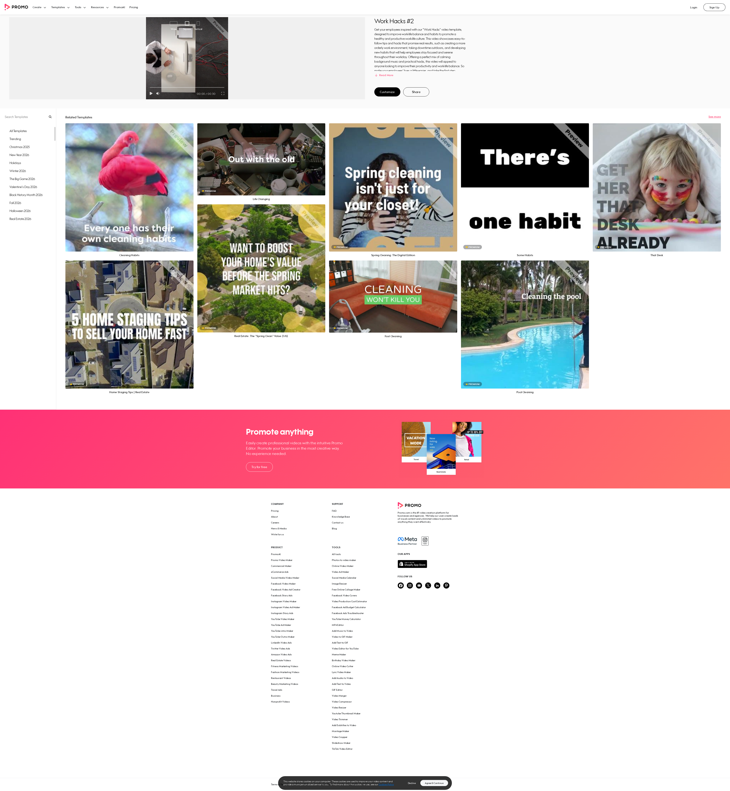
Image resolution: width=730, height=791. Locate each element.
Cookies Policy (386, 784)
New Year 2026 (19, 155)
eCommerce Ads (280, 571)
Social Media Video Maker (285, 577)
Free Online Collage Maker (346, 589)
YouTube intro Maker (282, 630)
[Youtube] (419, 585)
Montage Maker (340, 731)
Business (275, 695)
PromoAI (119, 7)
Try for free (259, 467)
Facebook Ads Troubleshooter (348, 613)
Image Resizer (339, 583)
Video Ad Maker (340, 571)
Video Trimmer (340, 719)
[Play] (151, 93)
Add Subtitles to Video (344, 725)
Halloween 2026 (20, 211)
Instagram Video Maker (284, 601)
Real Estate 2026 (20, 219)
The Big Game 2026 (22, 179)
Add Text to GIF (340, 642)
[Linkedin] (437, 585)
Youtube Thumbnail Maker (346, 713)
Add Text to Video (341, 684)
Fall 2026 (15, 203)
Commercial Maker (281, 566)
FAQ (334, 510)
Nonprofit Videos (280, 701)
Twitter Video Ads (280, 648)
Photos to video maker (344, 560)
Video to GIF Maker (342, 636)
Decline (412, 783)
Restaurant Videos (281, 678)
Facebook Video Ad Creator (286, 589)
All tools (336, 554)
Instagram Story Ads (282, 613)
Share (416, 92)
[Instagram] (424, 541)
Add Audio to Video (342, 678)
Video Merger (339, 695)
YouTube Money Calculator (346, 619)
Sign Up (714, 7)
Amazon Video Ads (281, 654)
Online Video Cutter (342, 666)
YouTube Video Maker (282, 619)
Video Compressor (342, 701)
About (274, 516)
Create (37, 7)
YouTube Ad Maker (281, 625)
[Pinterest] (446, 585)
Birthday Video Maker (343, 660)
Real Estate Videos (281, 660)
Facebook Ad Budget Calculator (349, 607)
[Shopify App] (428, 564)
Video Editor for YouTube (345, 648)
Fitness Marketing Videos (284, 666)
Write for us (277, 534)
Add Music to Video (342, 630)
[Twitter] (428, 585)
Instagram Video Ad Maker (285, 607)
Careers (275, 522)
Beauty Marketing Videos (284, 684)
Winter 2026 (18, 171)
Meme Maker (339, 654)
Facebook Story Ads (281, 595)
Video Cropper (340, 737)
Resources (97, 7)
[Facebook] (407, 541)
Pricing (133, 7)
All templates (18, 131)
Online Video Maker (342, 566)
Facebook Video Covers (344, 595)
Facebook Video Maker (283, 583)
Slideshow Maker (341, 743)
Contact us (337, 522)
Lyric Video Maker (341, 672)
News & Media (278, 528)
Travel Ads (276, 689)
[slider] (150, 87)
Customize (387, 92)
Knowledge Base (341, 516)
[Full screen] (223, 93)
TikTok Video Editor (342, 748)
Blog (334, 528)
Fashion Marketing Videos (285, 672)
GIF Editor (337, 689)
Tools (78, 7)
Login (693, 7)
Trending (15, 139)
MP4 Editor (338, 625)
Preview (129, 183)
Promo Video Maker (282, 560)
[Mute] (158, 93)
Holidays (15, 163)
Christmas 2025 (20, 147)
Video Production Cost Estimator (349, 601)
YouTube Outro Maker (283, 636)
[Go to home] (19, 7)
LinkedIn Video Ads (281, 642)
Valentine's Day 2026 (23, 187)
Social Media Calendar (344, 577)
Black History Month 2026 (26, 195)
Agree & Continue (434, 783)
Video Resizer (339, 707)
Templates (58, 7)
